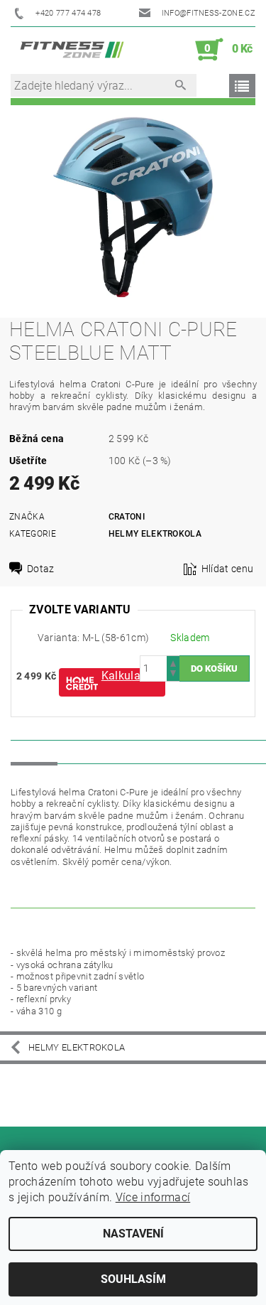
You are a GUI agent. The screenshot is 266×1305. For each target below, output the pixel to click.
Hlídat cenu (227, 568)
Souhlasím (133, 1279)
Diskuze (166, 751)
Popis (34, 751)
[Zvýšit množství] (173, 662)
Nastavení (133, 1233)
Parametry (97, 751)
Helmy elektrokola (155, 534)
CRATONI (127, 517)
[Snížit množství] (173, 675)
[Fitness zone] (72, 49)
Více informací (153, 1197)
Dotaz (41, 568)
